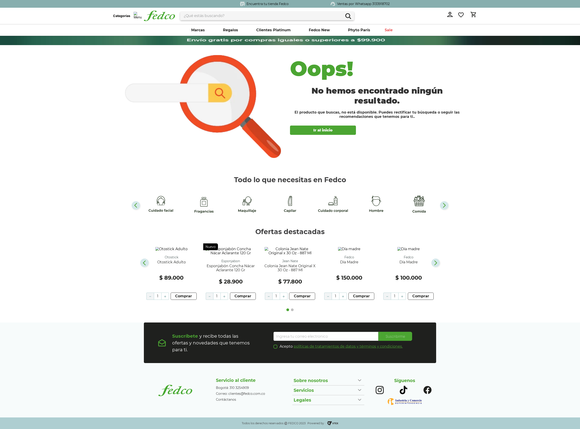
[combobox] (267, 16)
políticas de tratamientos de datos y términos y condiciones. (348, 346)
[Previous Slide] (136, 205)
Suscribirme (395, 336)
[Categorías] (138, 16)
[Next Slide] (444, 205)
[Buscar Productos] (348, 15)
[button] (287, 309)
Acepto (341, 346)
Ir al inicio (323, 130)
